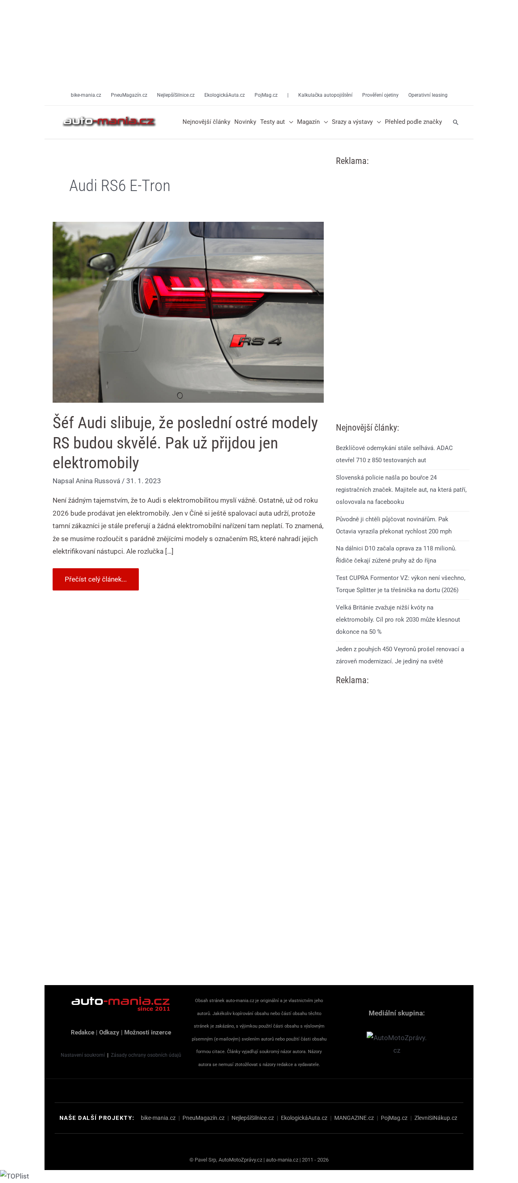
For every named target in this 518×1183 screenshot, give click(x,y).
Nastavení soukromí (83, 1055)
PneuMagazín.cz (204, 1118)
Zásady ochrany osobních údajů (146, 1055)
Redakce (82, 1032)
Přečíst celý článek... (95, 575)
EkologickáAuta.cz (304, 1118)
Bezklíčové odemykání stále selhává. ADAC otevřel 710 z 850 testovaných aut (394, 454)
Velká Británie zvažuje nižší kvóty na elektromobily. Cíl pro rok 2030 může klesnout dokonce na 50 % (398, 619)
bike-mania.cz (158, 1118)
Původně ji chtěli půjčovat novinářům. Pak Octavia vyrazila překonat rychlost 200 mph (394, 525)
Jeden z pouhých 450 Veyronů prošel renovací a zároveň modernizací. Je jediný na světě (400, 655)
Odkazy (109, 1032)
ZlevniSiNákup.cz (435, 1118)
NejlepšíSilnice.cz (252, 1118)
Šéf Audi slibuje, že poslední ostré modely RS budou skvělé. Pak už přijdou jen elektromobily (185, 442)
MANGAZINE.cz (354, 1118)
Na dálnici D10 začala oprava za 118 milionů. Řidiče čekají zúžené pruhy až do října (396, 554)
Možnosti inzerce (147, 1032)
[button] (289, 122)
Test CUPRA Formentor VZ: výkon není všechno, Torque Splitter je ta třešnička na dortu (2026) (400, 584)
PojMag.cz (394, 1118)
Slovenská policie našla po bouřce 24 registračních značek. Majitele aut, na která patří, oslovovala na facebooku (401, 489)
